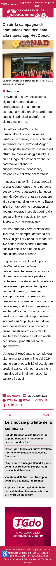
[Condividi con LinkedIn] (12, 404)
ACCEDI (41, 14)
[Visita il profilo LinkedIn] (9, 12)
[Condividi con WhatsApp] (16, 404)
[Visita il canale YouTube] (14, 12)
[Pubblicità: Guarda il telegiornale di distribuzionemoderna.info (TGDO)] (28, 526)
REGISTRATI (42, 17)
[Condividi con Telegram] (21, 404)
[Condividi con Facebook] (4, 404)
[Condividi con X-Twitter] (8, 404)
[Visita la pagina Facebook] (20, 12)
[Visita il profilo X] (9, 17)
